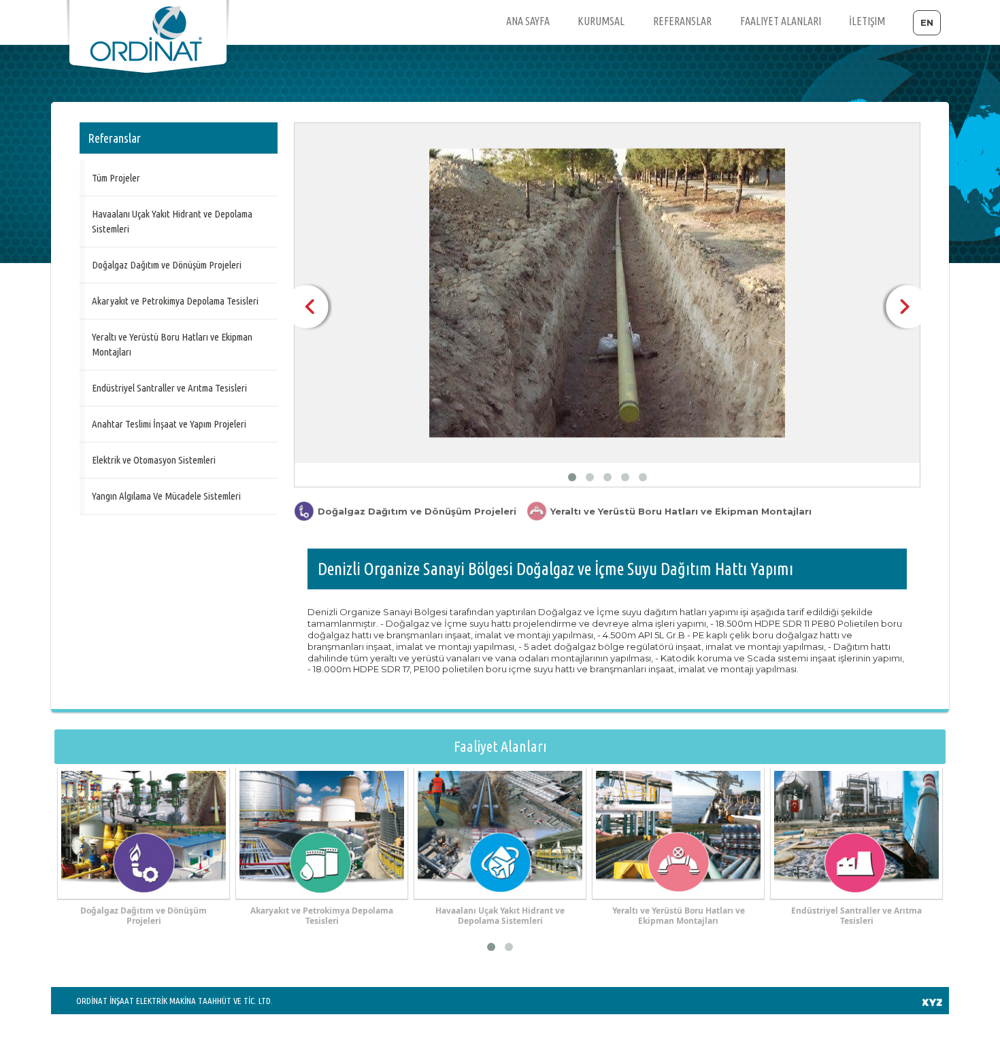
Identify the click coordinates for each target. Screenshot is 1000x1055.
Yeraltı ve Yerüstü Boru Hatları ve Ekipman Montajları (172, 344)
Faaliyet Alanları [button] (780, 21)
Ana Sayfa (528, 21)
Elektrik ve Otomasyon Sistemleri (154, 460)
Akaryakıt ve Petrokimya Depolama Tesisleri (175, 301)
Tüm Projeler (116, 178)
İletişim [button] (867, 21)
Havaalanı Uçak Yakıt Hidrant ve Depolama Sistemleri (172, 221)
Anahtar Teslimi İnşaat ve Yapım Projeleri (169, 424)
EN (926, 22)
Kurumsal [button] (601, 21)
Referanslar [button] (682, 21)
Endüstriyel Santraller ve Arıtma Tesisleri (169, 388)
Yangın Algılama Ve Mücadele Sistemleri (166, 496)
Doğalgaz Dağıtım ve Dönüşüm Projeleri (166, 265)
